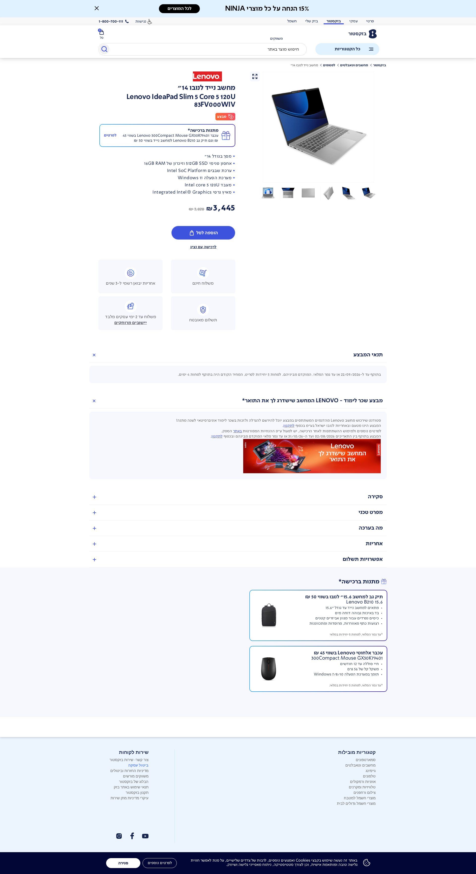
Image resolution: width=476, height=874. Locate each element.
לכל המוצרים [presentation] (179, 8)
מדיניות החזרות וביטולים (129, 770)
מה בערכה (371, 528)
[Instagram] (119, 836)
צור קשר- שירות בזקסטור (129, 759)
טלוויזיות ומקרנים (362, 786)
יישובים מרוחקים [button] (130, 323)
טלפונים (369, 775)
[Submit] (104, 50)
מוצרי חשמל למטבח (360, 797)
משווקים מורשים (136, 775)
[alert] (276, 39)
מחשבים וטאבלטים (360, 765)
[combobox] (202, 49)
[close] (96, 8)
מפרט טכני (370, 512)
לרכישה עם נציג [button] (203, 247)
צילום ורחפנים (365, 792)
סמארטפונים (366, 759)
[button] (368, 193)
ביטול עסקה (138, 765)
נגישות (140, 21)
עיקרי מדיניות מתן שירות (130, 797)
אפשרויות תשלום (363, 559)
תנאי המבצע (368, 355)
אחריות (374, 543)
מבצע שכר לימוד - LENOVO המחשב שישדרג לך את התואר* (312, 400)
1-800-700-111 (111, 21)
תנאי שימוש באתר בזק (131, 786)
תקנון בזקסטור (137, 792)
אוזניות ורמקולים (363, 781)
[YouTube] (145, 836)
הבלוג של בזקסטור (134, 781)
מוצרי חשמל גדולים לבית (356, 803)
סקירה (375, 497)
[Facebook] (132, 836)
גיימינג (371, 770)
